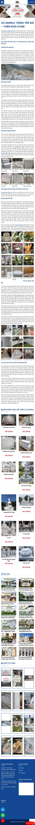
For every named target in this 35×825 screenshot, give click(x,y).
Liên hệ (32, 2)
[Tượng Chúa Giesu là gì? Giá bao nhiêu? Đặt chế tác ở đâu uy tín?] (8, 652)
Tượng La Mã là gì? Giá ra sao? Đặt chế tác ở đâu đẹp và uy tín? (26, 644)
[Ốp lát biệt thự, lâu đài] (8, 420)
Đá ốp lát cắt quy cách (9, 451)
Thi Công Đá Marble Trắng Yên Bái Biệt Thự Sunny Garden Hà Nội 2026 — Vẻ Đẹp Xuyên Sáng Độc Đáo (8, 644)
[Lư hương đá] (26, 526)
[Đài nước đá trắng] (26, 472)
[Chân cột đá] (26, 553)
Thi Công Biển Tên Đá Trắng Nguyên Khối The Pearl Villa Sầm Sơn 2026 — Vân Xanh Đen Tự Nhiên (26, 630)
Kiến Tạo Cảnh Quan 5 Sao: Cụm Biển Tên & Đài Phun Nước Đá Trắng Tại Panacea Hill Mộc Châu (8, 589)
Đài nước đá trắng (26, 485)
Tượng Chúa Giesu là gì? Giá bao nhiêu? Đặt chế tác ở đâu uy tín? (8, 658)
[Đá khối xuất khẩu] (8, 467)
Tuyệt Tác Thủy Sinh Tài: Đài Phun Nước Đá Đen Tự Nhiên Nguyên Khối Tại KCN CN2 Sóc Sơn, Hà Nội (26, 603)
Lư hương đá (26, 534)
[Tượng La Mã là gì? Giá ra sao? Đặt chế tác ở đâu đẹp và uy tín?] (26, 638)
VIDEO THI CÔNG (9, 663)
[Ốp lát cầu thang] (26, 420)
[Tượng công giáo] (26, 500)
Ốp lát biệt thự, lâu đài (9, 427)
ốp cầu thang (18, 295)
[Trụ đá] (8, 528)
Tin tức (6, 574)
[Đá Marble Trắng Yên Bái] (17, 2)
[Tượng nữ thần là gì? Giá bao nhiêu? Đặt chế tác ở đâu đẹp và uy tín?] (26, 652)
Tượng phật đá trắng (8, 512)
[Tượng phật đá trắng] (8, 502)
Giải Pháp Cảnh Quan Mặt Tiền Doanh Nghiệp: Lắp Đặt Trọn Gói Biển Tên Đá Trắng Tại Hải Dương (26, 589)
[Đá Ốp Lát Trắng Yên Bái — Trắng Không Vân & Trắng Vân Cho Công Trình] (26, 610)
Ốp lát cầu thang (26, 427)
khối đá (17, 146)
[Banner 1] (17, 11)
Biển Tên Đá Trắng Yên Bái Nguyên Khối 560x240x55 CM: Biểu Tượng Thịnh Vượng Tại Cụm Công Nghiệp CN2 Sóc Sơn (8, 616)
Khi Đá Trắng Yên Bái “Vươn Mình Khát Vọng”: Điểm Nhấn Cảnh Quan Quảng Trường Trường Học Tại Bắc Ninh (8, 603)
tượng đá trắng (19, 225)
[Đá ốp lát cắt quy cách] (8, 443)
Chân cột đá (26, 563)
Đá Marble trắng (5, 192)
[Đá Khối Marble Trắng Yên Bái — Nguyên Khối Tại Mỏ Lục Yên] (8, 624)
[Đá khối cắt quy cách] (26, 443)
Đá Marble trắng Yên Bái (8, 31)
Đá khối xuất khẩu (9, 474)
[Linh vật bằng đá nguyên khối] (8, 552)
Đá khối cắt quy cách (26, 452)
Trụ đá (9, 537)
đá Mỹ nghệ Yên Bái (6, 153)
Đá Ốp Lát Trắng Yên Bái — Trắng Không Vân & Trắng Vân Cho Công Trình (26, 616)
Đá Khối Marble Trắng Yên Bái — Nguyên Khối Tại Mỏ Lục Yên (8, 630)
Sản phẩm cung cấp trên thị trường (18, 410)
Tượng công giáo (26, 507)
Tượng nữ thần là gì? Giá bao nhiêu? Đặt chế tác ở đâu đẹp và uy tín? (25, 658)
